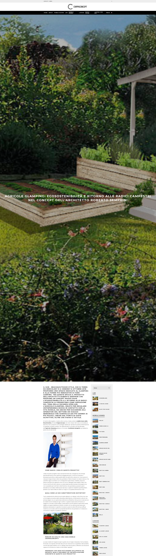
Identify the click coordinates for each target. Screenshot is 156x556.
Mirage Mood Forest (103, 454)
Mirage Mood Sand (104, 459)
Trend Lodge (103, 547)
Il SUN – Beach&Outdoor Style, (59, 387)
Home (45, 12)
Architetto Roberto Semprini (63, 396)
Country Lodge (104, 525)
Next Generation (104, 481)
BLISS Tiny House (104, 409)
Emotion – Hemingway (102, 498)
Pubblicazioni (59, 12)
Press (108, 12)
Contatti (46, 1)
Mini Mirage (102, 464)
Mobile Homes (71, 13)
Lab (66, 12)
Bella (101, 514)
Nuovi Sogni (87, 13)
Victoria (102, 431)
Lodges (81, 12)
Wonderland (103, 398)
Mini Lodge (102, 553)
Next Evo (102, 476)
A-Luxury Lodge (104, 531)
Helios (101, 420)
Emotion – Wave (104, 509)
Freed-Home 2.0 (103, 426)
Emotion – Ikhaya (104, 492)
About (51, 12)
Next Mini (102, 487)
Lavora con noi (99, 13)
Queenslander (103, 442)
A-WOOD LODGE (103, 403)
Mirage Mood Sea (104, 448)
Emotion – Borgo (104, 503)
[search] (109, 388)
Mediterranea (103, 437)
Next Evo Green (104, 470)
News (50, 1)
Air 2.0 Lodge (103, 536)
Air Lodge (102, 542)
